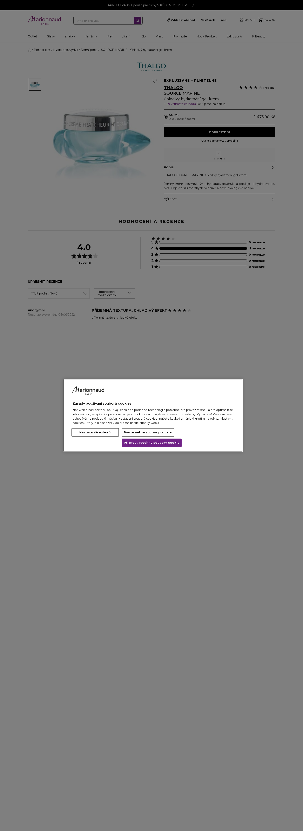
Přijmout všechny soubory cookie (152, 443)
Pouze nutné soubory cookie (148, 432)
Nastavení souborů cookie (95, 432)
